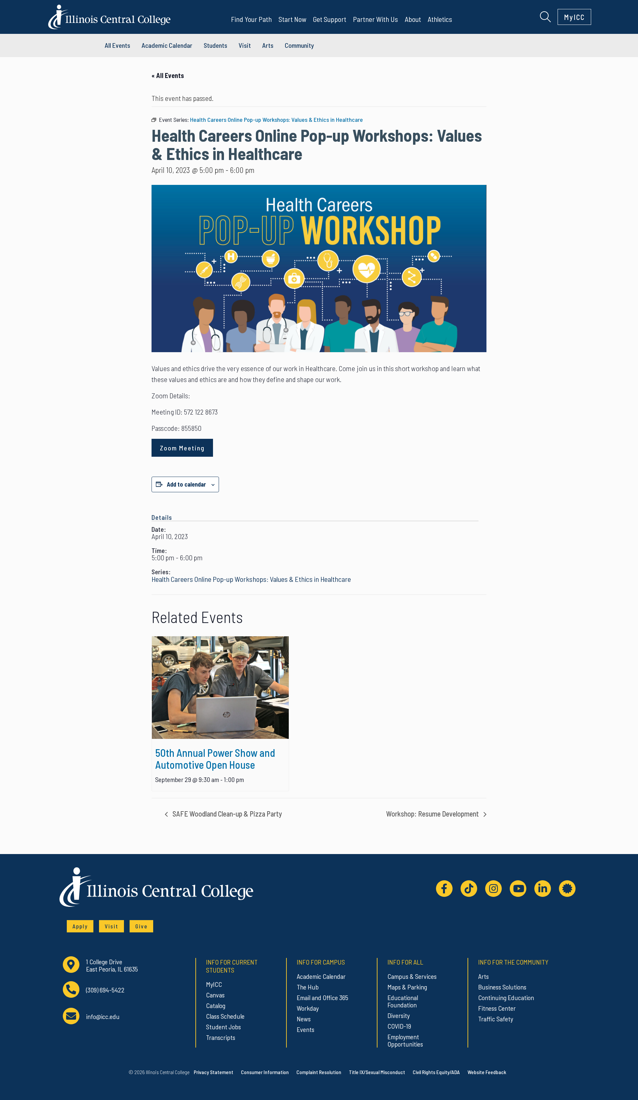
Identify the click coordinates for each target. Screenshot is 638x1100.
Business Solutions (502, 986)
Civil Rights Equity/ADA (436, 1072)
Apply (80, 926)
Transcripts (220, 1037)
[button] (545, 16)
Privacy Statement (213, 1072)
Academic (167, 45)
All (117, 45)
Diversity (398, 1015)
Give (141, 926)
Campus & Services (412, 976)
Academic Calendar (321, 976)
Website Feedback (487, 1072)
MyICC (574, 17)
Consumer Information (265, 1072)
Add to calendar (186, 484)
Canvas (215, 994)
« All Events (168, 75)
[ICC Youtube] (518, 888)
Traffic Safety (495, 1018)
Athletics (440, 19)
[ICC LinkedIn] (542, 888)
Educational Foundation (402, 1001)
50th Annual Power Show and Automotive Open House (215, 758)
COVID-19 (399, 1026)
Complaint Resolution (318, 1072)
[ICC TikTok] (468, 888)
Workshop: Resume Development (433, 813)
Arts (267, 45)
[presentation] (220, 687)
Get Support (329, 19)
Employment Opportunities (405, 1040)
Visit (245, 45)
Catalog (215, 1005)
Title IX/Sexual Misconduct (377, 1072)
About (413, 19)
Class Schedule (225, 1016)
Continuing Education (506, 997)
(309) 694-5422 (105, 990)
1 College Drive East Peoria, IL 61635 (112, 965)
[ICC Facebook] (444, 888)
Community (299, 45)
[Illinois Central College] (109, 16)
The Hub (308, 986)
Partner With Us (375, 19)
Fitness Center (497, 1008)
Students (215, 45)
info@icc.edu (103, 1016)
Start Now (292, 19)
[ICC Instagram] (493, 888)
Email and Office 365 (322, 997)
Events (305, 1029)
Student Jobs (223, 1026)
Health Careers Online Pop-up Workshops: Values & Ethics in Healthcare (251, 579)
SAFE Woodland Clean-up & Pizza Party (226, 813)
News (304, 1018)
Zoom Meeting (182, 448)
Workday (308, 1008)
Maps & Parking (407, 986)
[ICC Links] (567, 888)
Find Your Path (251, 19)
